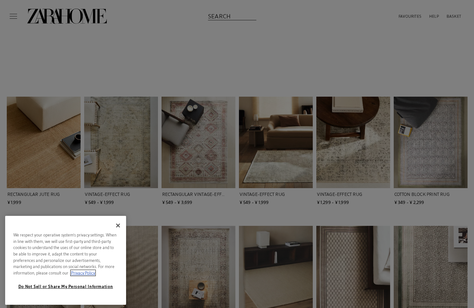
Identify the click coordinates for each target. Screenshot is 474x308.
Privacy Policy (83, 272)
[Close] (118, 225)
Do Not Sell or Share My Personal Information (65, 286)
